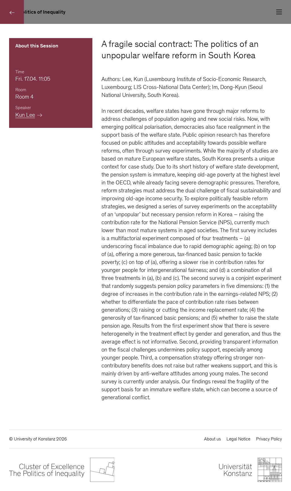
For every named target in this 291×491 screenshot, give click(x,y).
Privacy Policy (269, 439)
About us (212, 439)
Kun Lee (25, 114)
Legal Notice (238, 439)
